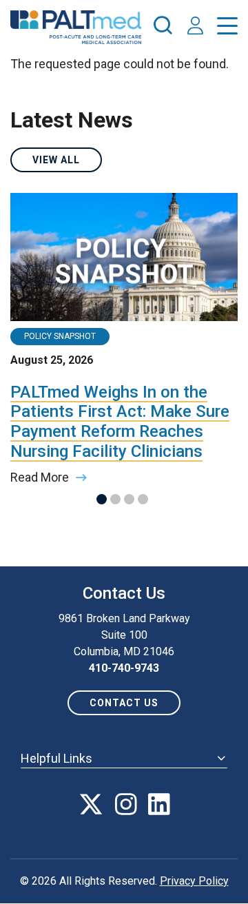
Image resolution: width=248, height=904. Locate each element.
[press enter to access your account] (195, 27)
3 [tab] (129, 499)
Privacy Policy (194, 880)
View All (56, 159)
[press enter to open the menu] (227, 28)
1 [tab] (101, 499)
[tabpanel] (124, 339)
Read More (39, 477)
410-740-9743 (124, 668)
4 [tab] (143, 499)
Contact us (124, 702)
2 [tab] (115, 499)
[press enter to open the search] (163, 27)
